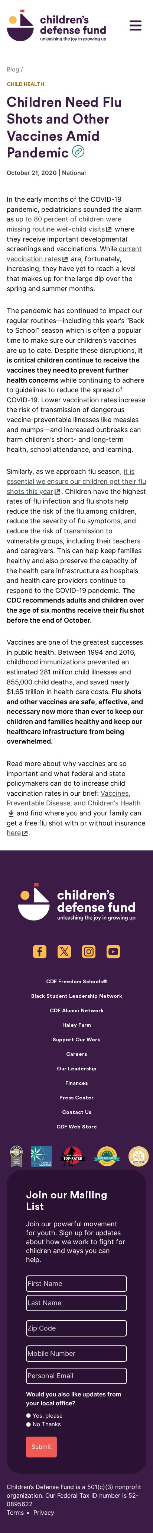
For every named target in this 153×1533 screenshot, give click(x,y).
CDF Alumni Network (77, 1010)
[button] (80, 151)
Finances (76, 1083)
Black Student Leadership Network (76, 996)
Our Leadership (77, 1068)
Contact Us (76, 1112)
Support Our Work (76, 1039)
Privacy (43, 1512)
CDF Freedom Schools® (76, 981)
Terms (15, 1512)
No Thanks (47, 1424)
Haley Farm (76, 1025)
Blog (13, 69)
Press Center (76, 1098)
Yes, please (48, 1416)
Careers (76, 1054)
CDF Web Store (76, 1127)
